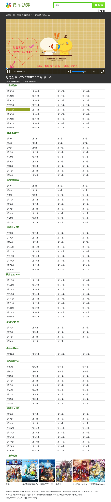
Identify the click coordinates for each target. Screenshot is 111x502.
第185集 (10, 96)
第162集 (86, 119)
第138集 (86, 251)
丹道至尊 (36, 15)
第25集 (61, 175)
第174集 (86, 105)
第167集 (61, 114)
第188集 (35, 91)
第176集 (35, 105)
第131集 (61, 247)
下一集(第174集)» (30, 81)
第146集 (35, 260)
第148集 (35, 298)
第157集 (10, 128)
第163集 (61, 119)
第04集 (86, 367)
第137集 (61, 251)
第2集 (60, 138)
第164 (9, 138)
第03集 (61, 367)
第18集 (10, 161)
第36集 (86, 403)
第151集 (10, 303)
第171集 (61, 109)
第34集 (61, 222)
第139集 (10, 289)
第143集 (61, 256)
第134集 (86, 247)
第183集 (61, 96)
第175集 (61, 105)
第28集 (10, 218)
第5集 (34, 143)
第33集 (35, 222)
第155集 (61, 128)
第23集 (61, 170)
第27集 (86, 213)
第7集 (85, 143)
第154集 (86, 128)
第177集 (10, 105)
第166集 (86, 114)
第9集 (34, 148)
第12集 (10, 152)
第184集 (35, 96)
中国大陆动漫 (23, 15)
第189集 (10, 91)
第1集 (34, 138)
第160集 (35, 123)
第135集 (10, 251)
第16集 (10, 157)
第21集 (61, 166)
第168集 (35, 114)
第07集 (61, 371)
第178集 (86, 100)
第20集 (10, 166)
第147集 (10, 298)
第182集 (86, 96)
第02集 (35, 367)
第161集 (10, 123)
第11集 (86, 148)
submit (99, 5)
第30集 (61, 218)
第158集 (86, 123)
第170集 (86, 109)
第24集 (10, 175)
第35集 (86, 222)
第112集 (10, 247)
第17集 (61, 157)
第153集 (61, 303)
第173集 (10, 109)
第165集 (10, 119)
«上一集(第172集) (13, 81)
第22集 (10, 170)
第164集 (35, 119)
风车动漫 (10, 5)
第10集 (61, 148)
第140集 (35, 289)
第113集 (35, 247)
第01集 (10, 367)
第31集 (86, 218)
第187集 (61, 91)
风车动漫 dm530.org (29, 498)
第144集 (86, 256)
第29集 (35, 218)
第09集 (10, 376)
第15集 (86, 152)
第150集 (86, 298)
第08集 (86, 371)
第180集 (35, 100)
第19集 (61, 161)
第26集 (61, 213)
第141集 (10, 256)
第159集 (61, 123)
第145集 (10, 260)
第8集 (9, 148)
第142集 (35, 256)
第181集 (10, 100)
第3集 (85, 138)
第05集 (10, 371)
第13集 (35, 152)
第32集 (10, 222)
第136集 (35, 251)
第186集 (86, 91)
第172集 (35, 109)
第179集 (61, 100)
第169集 (10, 114)
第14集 (61, 152)
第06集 (35, 371)
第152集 (35, 303)
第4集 (9, 143)
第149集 (61, 298)
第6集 (60, 143)
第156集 (35, 128)
